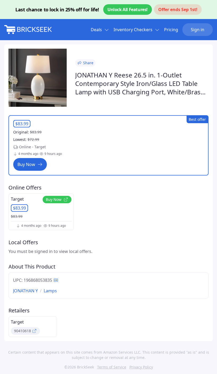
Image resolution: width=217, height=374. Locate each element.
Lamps (50, 291)
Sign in (197, 30)
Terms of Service (111, 367)
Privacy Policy (141, 367)
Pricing (171, 30)
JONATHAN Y (25, 291)
